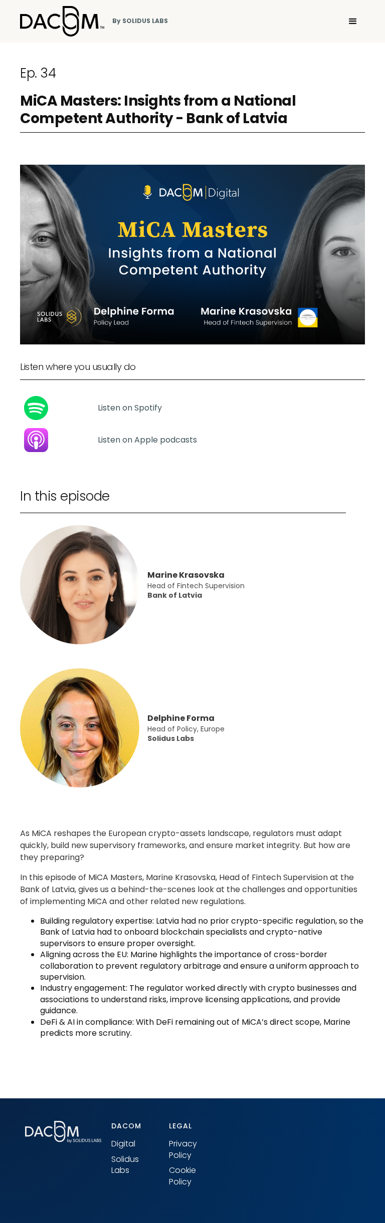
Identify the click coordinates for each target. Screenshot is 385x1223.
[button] (353, 22)
